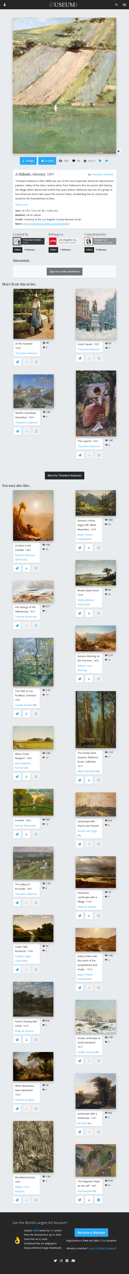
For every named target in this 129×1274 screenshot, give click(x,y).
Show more (21, 204)
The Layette (84, 441)
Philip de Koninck (24, 1031)
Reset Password (107, 1248)
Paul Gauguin (84, 1191)
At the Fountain (24, 343)
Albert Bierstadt (86, 771)
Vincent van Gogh (87, 831)
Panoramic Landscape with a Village (87, 897)
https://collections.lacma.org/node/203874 (46, 223)
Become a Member (91, 1233)
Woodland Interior (25, 1177)
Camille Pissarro (23, 705)
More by (64, 475)
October (19, 820)
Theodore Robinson (103, 174)
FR (35, 705)
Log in (92, 1248)
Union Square (85, 344)
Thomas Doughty (25, 1099)
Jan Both (82, 1123)
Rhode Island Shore (88, 590)
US (25, 559)
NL (79, 835)
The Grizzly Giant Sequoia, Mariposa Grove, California (87, 757)
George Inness (23, 825)
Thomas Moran (23, 616)
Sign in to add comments (65, 271)
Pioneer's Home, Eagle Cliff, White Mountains (86, 525)
